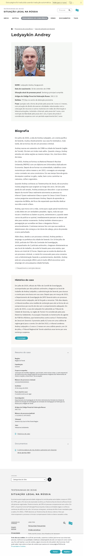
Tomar (55, 552)
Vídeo (53, 18)
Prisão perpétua (34, 530)
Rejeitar (67, 552)
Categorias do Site (20, 479)
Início (6, 18)
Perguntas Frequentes (36, 526)
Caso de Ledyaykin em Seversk (45, 29)
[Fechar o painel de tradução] (81, 2)
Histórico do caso (23, 434)
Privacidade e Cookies (18, 546)
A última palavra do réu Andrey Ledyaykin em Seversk (36, 450)
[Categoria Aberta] (49, 480)
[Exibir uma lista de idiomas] (71, 3)
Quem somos (13, 528)
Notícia (15, 18)
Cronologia (21, 338)
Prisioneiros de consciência (34, 18)
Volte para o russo (59, 3)
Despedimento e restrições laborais (28, 268)
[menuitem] (6, 18)
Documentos (64, 18)
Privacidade (15, 533)
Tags (76, 18)
